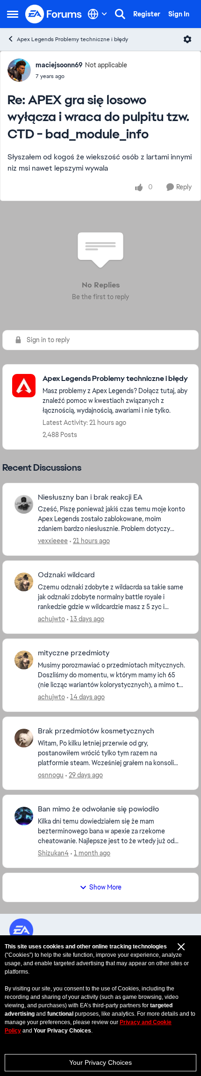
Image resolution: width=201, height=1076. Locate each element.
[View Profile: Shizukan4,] (23, 816)
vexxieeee (53, 541)
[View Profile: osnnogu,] (23, 738)
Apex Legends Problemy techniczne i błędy (72, 39)
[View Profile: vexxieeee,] (23, 504)
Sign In (178, 14)
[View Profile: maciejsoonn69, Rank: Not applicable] (19, 70)
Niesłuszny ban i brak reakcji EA (90, 497)
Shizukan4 (53, 853)
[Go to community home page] (53, 14)
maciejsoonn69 (59, 65)
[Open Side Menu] (12, 14)
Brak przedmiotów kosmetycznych (96, 731)
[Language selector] (97, 14)
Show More (105, 887)
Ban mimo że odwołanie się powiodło (98, 809)
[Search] (120, 14)
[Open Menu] (187, 39)
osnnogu (51, 775)
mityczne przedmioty (73, 653)
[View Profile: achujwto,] (23, 582)
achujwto (51, 619)
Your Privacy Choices (100, 1062)
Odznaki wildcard (66, 575)
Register (146, 14)
